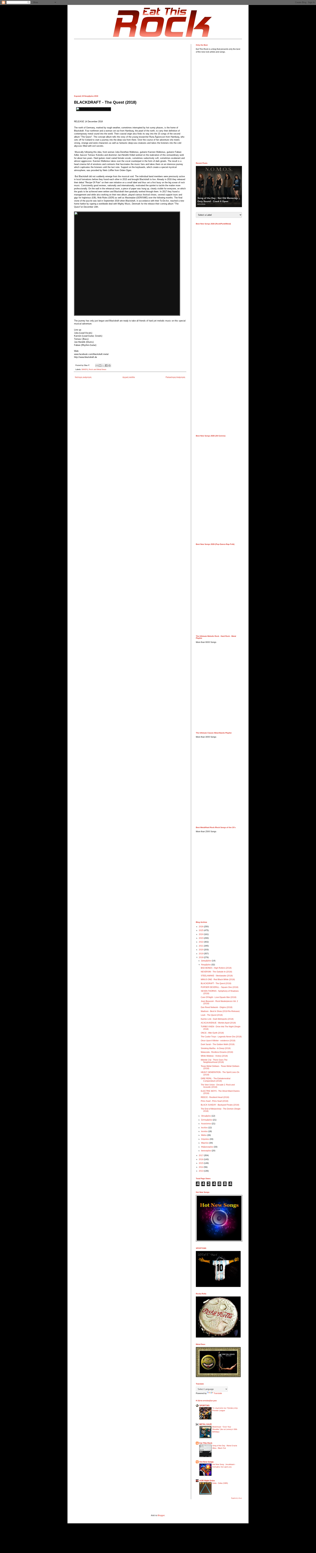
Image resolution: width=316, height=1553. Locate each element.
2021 (201, 946)
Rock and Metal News (97, 369)
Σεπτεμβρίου (207, 1120)
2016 (201, 1159)
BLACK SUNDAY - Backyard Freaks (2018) (220, 1105)
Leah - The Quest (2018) (212, 1015)
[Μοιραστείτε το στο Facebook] (106, 365)
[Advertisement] (130, 67)
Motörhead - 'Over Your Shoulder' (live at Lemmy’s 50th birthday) (224, 1429)
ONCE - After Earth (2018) (212, 1033)
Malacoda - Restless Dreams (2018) (217, 1052)
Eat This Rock (205, 1443)
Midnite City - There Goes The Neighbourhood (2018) (214, 1061)
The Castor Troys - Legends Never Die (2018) (221, 1036)
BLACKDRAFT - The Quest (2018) (216, 983)
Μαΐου (204, 1135)
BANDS (85, 369)
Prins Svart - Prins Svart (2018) (214, 1101)
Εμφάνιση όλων (236, 1498)
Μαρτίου (205, 1143)
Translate (218, 1393)
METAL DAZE (205, 1424)
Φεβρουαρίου (207, 1147)
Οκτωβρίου (206, 1116)
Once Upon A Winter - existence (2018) (218, 1040)
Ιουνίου (204, 1131)
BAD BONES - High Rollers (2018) (216, 968)
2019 (201, 953)
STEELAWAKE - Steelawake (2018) (217, 976)
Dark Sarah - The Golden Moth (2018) (218, 1044)
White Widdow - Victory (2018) (214, 1056)
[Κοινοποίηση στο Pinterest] (109, 365)
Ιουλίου (204, 1127)
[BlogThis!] (100, 365)
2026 (201, 926)
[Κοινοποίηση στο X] (103, 365)
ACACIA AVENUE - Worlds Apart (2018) (218, 1023)
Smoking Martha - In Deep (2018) (216, 1048)
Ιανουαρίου (206, 1151)
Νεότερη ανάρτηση (83, 377)
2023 (201, 938)
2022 (201, 942)
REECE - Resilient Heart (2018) (215, 1097)
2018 (201, 957)
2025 (201, 930)
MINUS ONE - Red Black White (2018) (218, 979)
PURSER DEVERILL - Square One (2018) (219, 987)
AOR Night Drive (207, 1481)
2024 (201, 934)
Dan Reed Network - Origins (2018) (216, 1007)
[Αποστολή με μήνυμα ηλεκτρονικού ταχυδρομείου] (97, 365)
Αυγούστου (206, 1123)
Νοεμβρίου (206, 964)
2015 (201, 1163)
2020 (201, 950)
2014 (201, 1167)
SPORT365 (204, 1405)
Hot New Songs (206, 1462)
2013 (201, 1171)
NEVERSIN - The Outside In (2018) (216, 972)
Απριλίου (205, 1139)
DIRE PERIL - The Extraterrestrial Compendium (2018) (215, 1079)
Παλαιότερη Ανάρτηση (175, 377)
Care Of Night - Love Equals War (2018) (218, 997)
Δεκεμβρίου (206, 961)
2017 (201, 1155)
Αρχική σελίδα (128, 377)
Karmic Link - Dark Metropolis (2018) (217, 1019)
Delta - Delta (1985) (220, 1483)
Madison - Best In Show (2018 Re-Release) (220, 1011)
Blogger (161, 1515)
